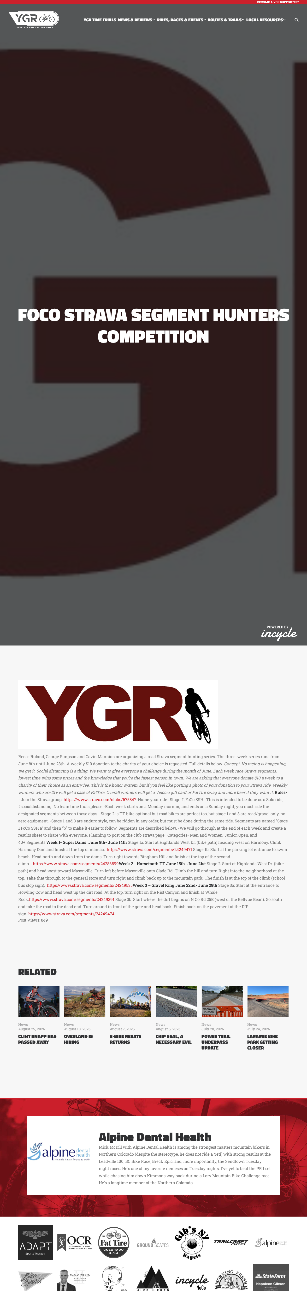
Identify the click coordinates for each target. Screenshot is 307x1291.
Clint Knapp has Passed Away (37, 1039)
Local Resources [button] (264, 20)
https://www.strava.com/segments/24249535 (90, 885)
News (23, 1024)
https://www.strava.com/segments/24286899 (76, 863)
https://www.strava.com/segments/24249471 (149, 849)
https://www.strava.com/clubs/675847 (100, 799)
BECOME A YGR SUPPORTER (277, 2)
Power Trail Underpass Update (215, 1041)
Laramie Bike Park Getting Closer (262, 1041)
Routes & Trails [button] (225, 20)
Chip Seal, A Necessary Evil (174, 1039)
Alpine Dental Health (155, 1136)
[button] (297, 19)
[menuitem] (278, 2)
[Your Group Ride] (33, 20)
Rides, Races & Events (180, 20)
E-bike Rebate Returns (125, 1039)
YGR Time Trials (100, 20)
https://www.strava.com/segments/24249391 (71, 899)
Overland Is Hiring (78, 1039)
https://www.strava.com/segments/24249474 (71, 914)
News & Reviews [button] (135, 20)
